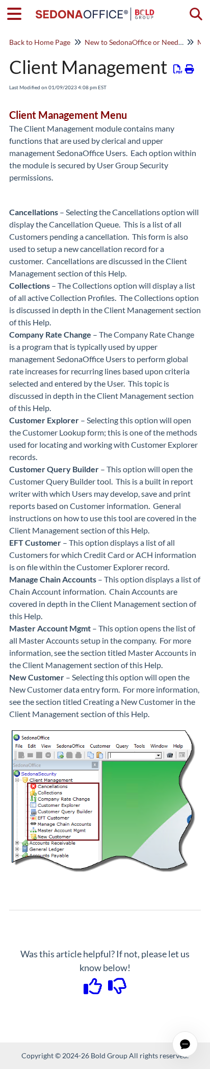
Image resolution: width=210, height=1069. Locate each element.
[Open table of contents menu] (18, 12)
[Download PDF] (178, 68)
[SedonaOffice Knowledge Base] (95, 9)
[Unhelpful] (117, 989)
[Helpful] (94, 989)
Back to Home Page (39, 42)
